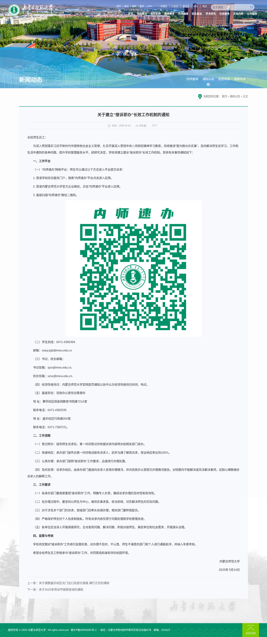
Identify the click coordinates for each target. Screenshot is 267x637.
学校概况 (142, 13)
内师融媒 (183, 13)
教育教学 (169, 13)
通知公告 (208, 79)
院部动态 (224, 79)
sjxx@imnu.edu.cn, (60, 367)
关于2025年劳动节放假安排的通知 (61, 589)
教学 (142, 6)
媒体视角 (240, 79)
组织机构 (156, 13)
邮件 (119, 6)
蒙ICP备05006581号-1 (84, 630)
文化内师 (238, 13)
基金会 (186, 6)
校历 (196, 6)
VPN (149, 6)
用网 (134, 6)
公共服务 (252, 13)
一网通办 (163, 6)
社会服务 (224, 13)
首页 (130, 13)
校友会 (175, 6)
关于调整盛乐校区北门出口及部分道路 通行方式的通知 (74, 583)
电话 (205, 6)
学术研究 (211, 13)
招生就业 (197, 13)
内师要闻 (192, 79)
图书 (126, 6)
